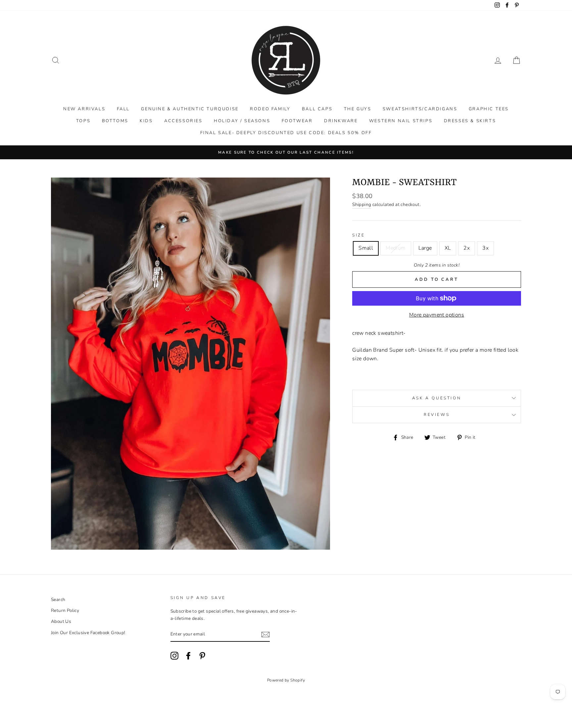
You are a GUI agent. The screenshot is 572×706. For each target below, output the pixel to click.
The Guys (357, 109)
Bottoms (115, 121)
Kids (146, 121)
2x (466, 248)
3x (485, 248)
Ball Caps (317, 109)
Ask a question (436, 398)
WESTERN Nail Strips (400, 121)
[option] (286, 152)
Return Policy (65, 610)
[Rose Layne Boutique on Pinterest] (202, 656)
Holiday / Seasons (242, 121)
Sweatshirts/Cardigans (420, 109)
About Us (61, 621)
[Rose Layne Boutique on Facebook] (188, 656)
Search (58, 599)
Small (365, 248)
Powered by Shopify (286, 680)
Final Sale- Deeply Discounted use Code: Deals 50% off (286, 133)
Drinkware (341, 121)
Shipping (361, 204)
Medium (395, 248)
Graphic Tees (489, 109)
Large (425, 248)
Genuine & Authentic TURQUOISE (189, 109)
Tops (83, 121)
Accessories (183, 121)
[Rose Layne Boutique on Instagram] (174, 656)
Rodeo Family (270, 109)
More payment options (436, 315)
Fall (123, 109)
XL (448, 248)
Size (358, 235)
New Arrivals (84, 109)
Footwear (297, 121)
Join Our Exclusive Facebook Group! (88, 633)
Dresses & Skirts (470, 121)
